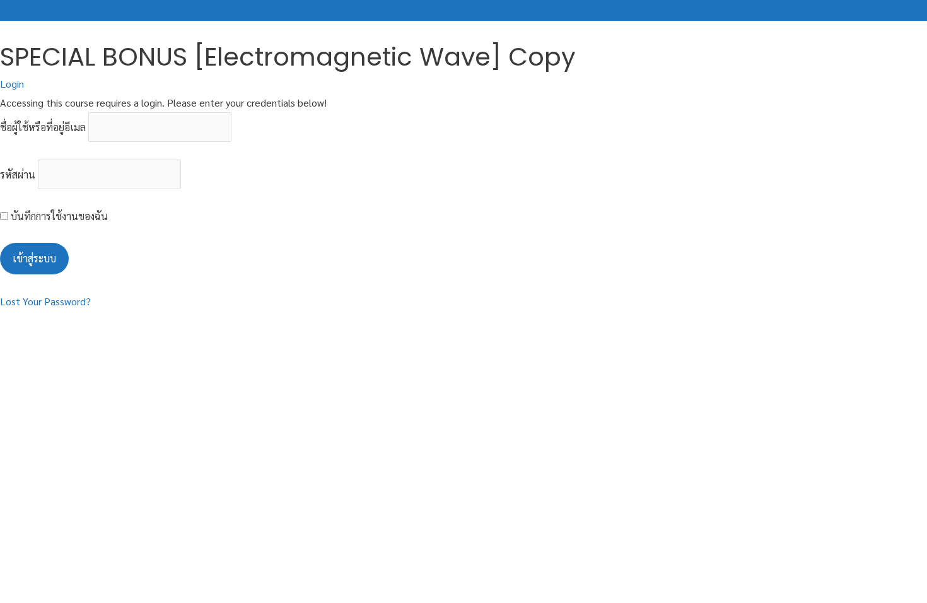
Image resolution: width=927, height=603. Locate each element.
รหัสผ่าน (17, 174)
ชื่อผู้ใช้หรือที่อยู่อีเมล (43, 127)
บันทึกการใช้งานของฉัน (58, 216)
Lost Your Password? (45, 301)
